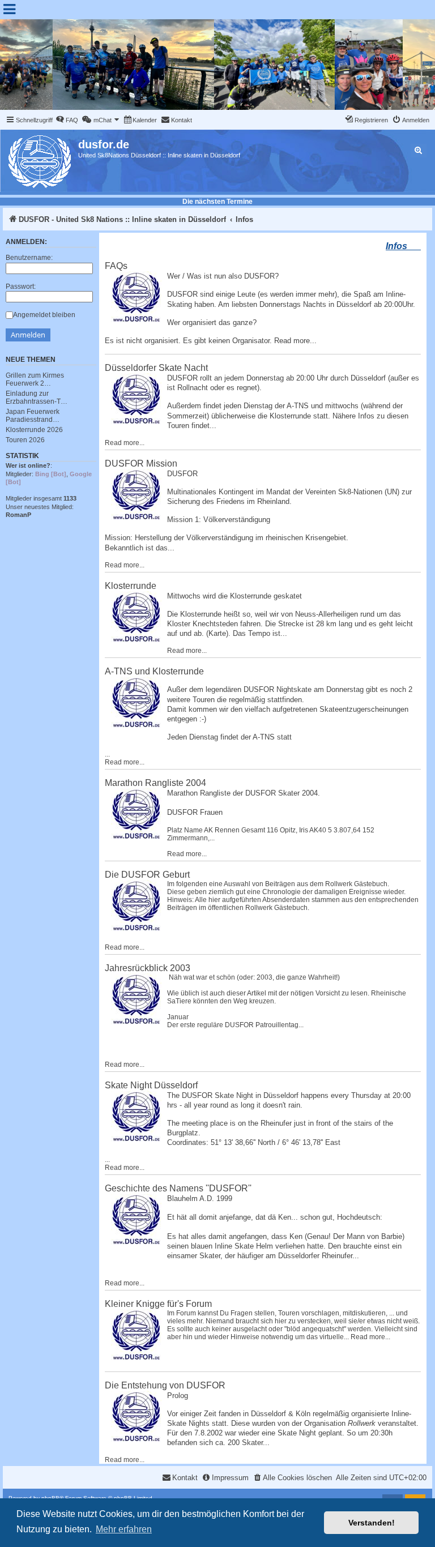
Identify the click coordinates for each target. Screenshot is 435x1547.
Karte (217, 633)
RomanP (18, 514)
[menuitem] (67, 120)
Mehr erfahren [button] (124, 1529)
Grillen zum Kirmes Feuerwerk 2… (35, 379)
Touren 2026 (25, 440)
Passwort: (21, 286)
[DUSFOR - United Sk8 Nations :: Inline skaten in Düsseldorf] (40, 159)
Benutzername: (29, 258)
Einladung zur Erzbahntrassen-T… (36, 397)
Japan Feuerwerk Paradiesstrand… (32, 416)
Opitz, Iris (294, 830)
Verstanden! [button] (371, 1522)
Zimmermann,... (191, 838)
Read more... (295, 340)
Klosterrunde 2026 (34, 430)
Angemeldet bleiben (44, 315)
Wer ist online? (28, 465)
